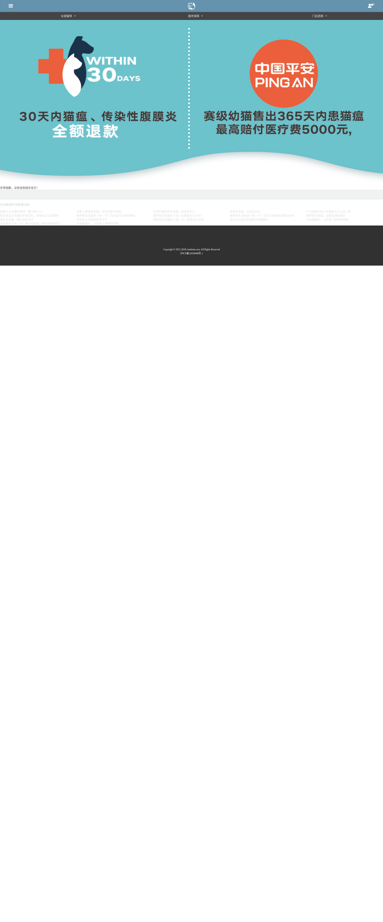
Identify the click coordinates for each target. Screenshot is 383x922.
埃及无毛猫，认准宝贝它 (245, 211)
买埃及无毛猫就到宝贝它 (92, 219)
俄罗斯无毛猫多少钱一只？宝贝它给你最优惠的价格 (262, 215)
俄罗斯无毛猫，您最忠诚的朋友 (325, 215)
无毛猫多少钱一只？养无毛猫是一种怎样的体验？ (30, 223)
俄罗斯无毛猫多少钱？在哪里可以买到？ (178, 215)
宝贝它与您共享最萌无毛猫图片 (249, 219)
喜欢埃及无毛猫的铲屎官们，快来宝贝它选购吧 (29, 215)
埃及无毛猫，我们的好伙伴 (17, 219)
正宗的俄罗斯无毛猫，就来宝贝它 (174, 211)
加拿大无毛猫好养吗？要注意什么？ (22, 211)
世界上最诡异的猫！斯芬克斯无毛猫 (99, 211)
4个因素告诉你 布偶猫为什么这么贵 (328, 211)
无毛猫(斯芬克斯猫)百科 (15, 204)
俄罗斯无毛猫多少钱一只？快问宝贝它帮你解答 (106, 215)
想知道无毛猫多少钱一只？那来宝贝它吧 (178, 219)
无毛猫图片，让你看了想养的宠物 (327, 219)
